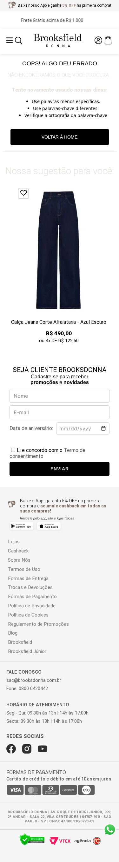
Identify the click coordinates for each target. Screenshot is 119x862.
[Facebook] (11, 749)
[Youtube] (42, 749)
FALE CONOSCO (24, 672)
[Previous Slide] (10, 264)
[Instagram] (26, 749)
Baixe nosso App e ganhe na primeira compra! (64, 5)
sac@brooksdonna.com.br (33, 680)
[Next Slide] (108, 264)
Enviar (59, 468)
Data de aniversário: (31, 428)
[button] (18, 41)
